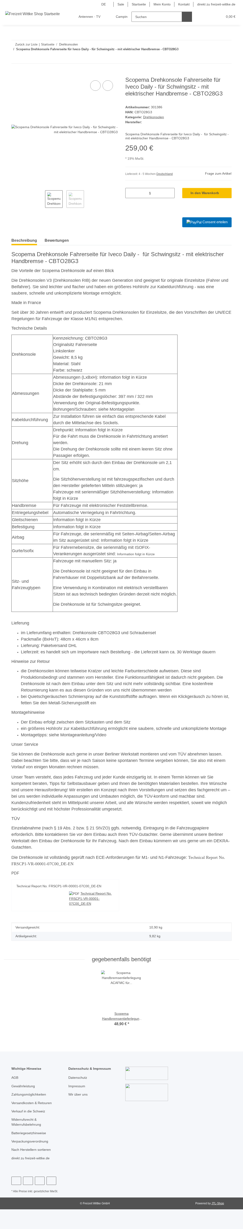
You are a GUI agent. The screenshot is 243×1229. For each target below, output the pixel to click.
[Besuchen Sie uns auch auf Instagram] (40, 1181)
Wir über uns (78, 1094)
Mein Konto (162, 4)
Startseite (139, 4)
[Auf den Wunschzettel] (108, 85)
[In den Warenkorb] (15, 74)
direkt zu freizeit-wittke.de (216, 4)
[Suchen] (187, 17)
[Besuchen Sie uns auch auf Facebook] (16, 1181)
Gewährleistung (23, 1086)
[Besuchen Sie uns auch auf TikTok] (51, 1181)
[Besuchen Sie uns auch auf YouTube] (28, 1181)
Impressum (76, 1086)
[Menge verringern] (131, 193)
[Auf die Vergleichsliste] (95, 85)
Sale (120, 4)
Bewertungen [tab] (57, 240)
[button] (201, 17)
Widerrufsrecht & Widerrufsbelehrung (26, 1122)
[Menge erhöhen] (169, 193)
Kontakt (184, 4)
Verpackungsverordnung (29, 1141)
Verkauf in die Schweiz (28, 1111)
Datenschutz (77, 1077)
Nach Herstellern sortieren (31, 1150)
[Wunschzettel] (210, 17)
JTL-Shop (217, 1203)
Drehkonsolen (153, 117)
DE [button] (103, 4)
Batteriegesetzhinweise (28, 1133)
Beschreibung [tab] (24, 240)
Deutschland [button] (164, 174)
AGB (14, 1077)
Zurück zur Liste (26, 44)
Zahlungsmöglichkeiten (28, 1094)
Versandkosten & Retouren (31, 1103)
